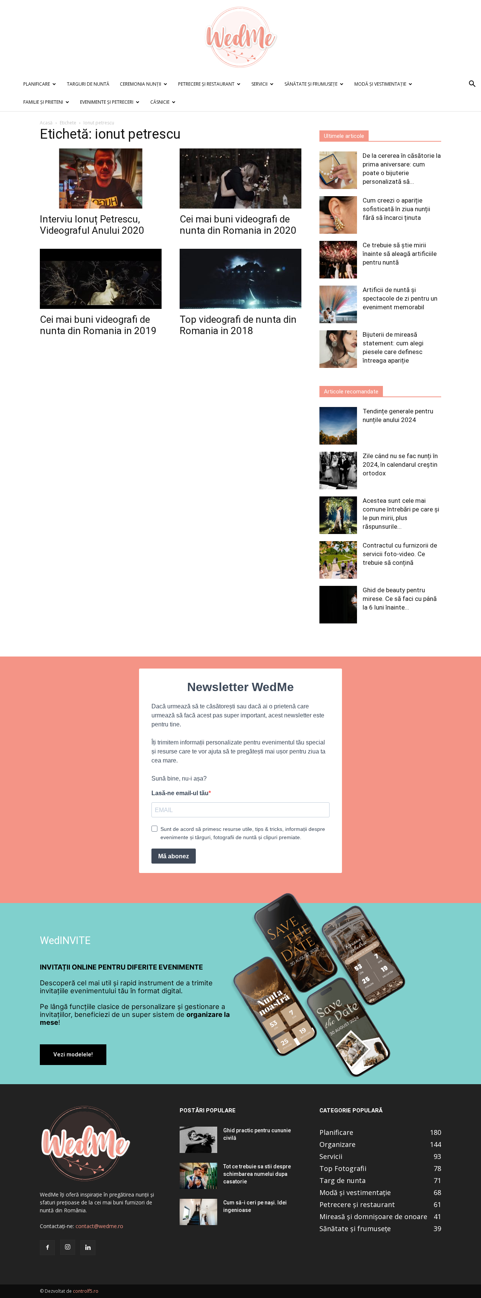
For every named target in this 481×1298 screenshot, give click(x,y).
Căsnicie (159, 102)
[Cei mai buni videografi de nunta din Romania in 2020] (240, 178)
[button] (472, 84)
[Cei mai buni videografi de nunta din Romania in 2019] (101, 279)
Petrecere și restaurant (206, 84)
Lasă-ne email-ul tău (180, 793)
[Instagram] (67, 1247)
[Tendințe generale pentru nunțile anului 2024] (338, 426)
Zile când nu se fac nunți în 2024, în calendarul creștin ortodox (400, 464)
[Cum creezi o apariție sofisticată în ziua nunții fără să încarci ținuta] (338, 215)
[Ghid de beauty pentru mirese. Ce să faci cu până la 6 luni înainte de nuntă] (338, 604)
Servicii (259, 84)
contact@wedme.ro (99, 1226)
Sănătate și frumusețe (310, 84)
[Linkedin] (87, 1247)
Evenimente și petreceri (106, 102)
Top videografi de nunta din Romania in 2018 (238, 325)
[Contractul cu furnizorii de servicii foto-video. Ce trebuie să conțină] (338, 560)
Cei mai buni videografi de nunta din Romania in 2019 (98, 325)
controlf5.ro (85, 1291)
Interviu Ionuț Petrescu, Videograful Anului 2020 (92, 224)
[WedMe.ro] (240, 37)
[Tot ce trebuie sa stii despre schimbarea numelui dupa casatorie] (198, 1176)
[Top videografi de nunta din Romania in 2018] (240, 279)
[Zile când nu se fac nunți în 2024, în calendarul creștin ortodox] (338, 470)
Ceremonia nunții (140, 84)
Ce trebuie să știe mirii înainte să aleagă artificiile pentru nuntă (400, 253)
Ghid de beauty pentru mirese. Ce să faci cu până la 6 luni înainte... (400, 598)
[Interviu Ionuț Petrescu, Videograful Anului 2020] (101, 178)
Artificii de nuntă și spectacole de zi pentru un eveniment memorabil (400, 298)
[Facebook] (47, 1247)
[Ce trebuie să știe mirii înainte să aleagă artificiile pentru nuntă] (338, 259)
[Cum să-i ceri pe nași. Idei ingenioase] (198, 1212)
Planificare (36, 84)
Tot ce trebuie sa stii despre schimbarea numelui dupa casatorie (257, 1174)
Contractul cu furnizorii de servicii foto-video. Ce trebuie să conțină (400, 554)
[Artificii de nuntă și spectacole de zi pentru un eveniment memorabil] (338, 304)
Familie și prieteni (43, 102)
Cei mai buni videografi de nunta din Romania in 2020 (238, 224)
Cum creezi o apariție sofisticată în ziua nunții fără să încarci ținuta (396, 209)
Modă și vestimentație (380, 84)
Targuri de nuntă (88, 84)
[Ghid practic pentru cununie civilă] (198, 1140)
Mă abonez (173, 856)
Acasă (46, 123)
